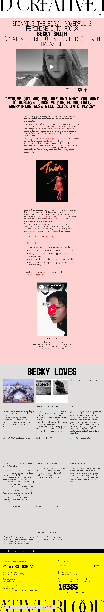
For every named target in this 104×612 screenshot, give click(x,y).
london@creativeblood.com (15, 581)
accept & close (47, 607)
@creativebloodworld (33, 274)
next (97, 566)
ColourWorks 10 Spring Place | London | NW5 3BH (20, 589)
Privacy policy (65, 572)
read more (31, 607)
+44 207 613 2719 (10, 586)
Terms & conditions (67, 574)
